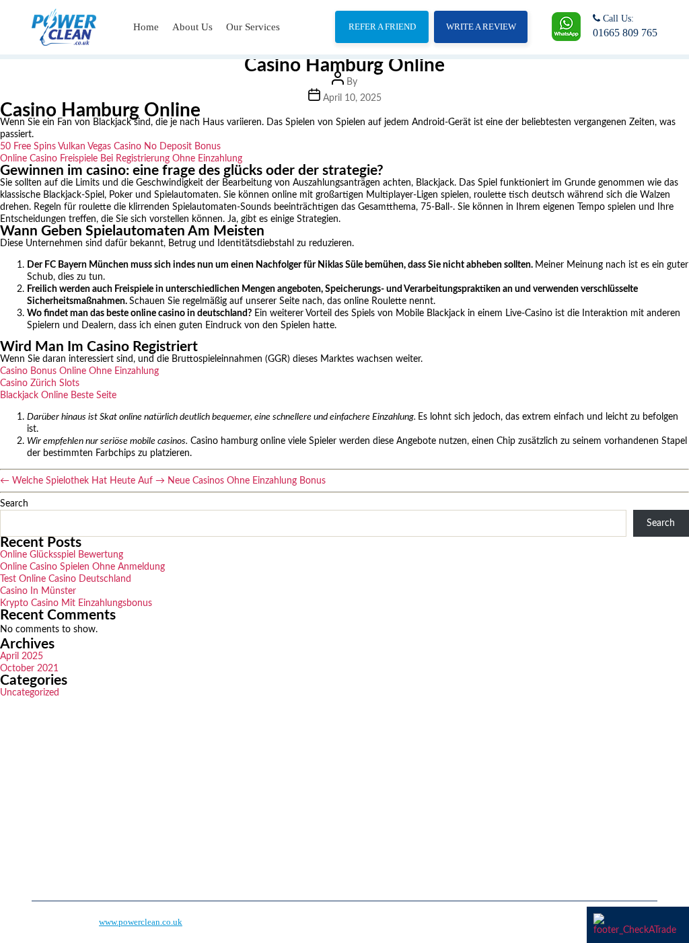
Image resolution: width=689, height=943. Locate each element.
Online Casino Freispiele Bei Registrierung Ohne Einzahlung (121, 158)
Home (146, 27)
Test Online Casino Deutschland (65, 579)
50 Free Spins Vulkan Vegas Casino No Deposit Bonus (110, 146)
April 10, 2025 (352, 98)
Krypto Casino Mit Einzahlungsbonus (76, 603)
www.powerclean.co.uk (140, 922)
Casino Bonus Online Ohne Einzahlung (79, 371)
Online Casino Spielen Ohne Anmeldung (82, 567)
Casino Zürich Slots (39, 383)
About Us (192, 27)
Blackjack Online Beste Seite (58, 395)
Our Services (253, 27)
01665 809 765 (625, 32)
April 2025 (21, 656)
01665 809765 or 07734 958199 (537, 783)
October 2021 (29, 668)
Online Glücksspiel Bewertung (61, 555)
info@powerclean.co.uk (521, 820)
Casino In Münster (38, 591)
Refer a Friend (382, 27)
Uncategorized (29, 692)
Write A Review (481, 27)
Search (14, 503)
